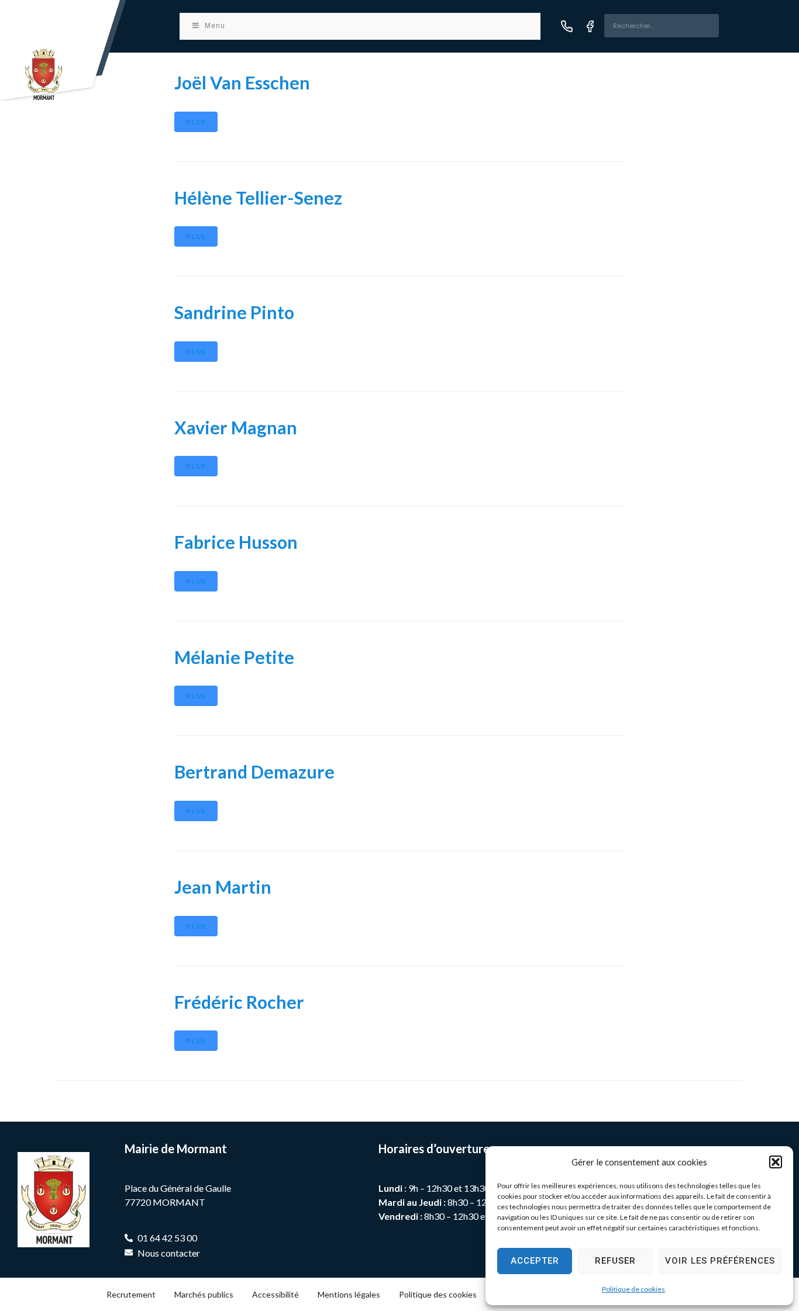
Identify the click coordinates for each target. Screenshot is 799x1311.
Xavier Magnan (235, 427)
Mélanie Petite (234, 656)
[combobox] (661, 25)
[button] (775, 1162)
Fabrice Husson (236, 541)
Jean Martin (222, 886)
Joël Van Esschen (242, 82)
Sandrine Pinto (234, 312)
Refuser (615, 1260)
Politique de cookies (633, 1289)
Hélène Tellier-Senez (258, 197)
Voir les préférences (720, 1260)
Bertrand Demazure (254, 771)
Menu (215, 26)
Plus (196, 122)
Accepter (535, 1260)
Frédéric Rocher (239, 1001)
